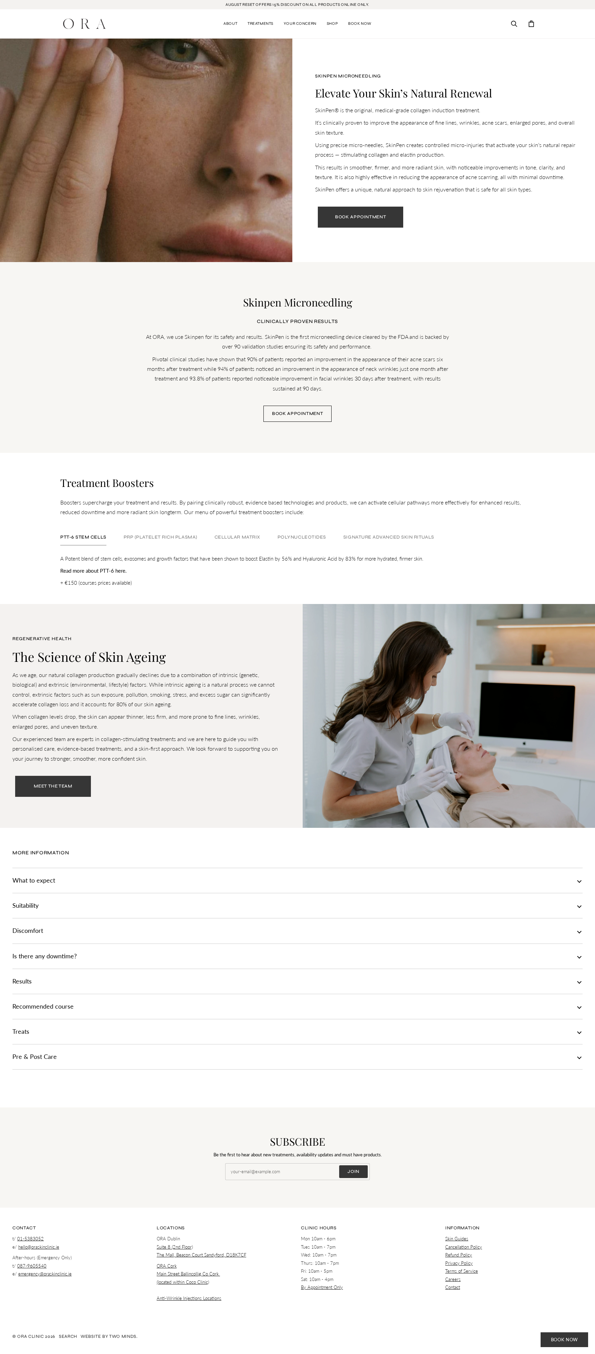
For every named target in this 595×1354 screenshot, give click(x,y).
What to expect (33, 880)
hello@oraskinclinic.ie (38, 1247)
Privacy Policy (459, 1263)
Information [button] (462, 1228)
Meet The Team (53, 786)
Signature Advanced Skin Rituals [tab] (388, 537)
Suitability (25, 905)
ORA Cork (167, 1266)
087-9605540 (31, 1266)
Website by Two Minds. (109, 1336)
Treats (20, 1031)
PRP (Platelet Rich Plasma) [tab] (160, 537)
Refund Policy (458, 1255)
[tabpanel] (297, 570)
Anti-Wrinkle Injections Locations (189, 1298)
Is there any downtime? (44, 956)
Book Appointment (360, 217)
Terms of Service (461, 1271)
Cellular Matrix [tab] (237, 537)
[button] (230, 23)
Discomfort (27, 930)
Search (68, 1336)
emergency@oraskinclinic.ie (45, 1274)
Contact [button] (24, 1228)
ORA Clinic (30, 1336)
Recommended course (43, 1006)
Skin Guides (456, 1238)
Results (22, 981)
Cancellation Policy (463, 1247)
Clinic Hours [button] (319, 1228)
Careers (453, 1279)
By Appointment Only (322, 1287)
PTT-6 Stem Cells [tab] (83, 537)
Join (353, 1171)
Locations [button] (171, 1228)
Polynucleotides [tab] (302, 537)
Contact (452, 1287)
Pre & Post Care (34, 1056)
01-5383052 (30, 1238)
